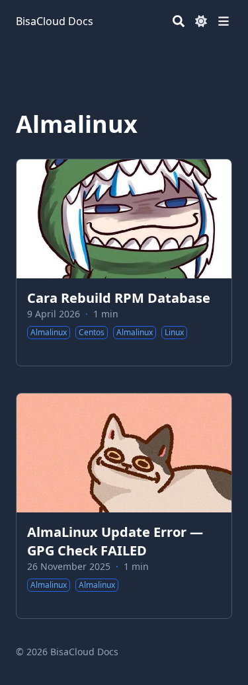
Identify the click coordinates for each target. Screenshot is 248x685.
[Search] (179, 21)
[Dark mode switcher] (201, 21)
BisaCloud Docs (54, 21)
